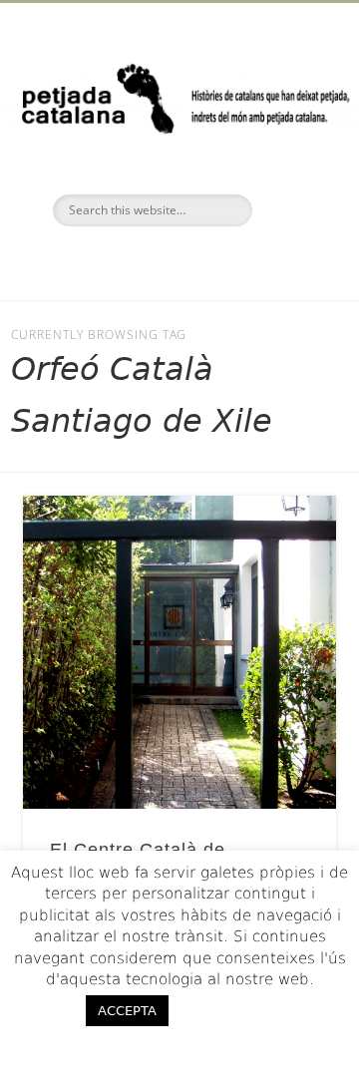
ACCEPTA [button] (127, 1010)
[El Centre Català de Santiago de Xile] (179, 652)
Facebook (135, 260)
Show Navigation (289, 178)
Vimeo (218, 260)
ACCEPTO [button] (240, 1010)
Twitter (176, 260)
